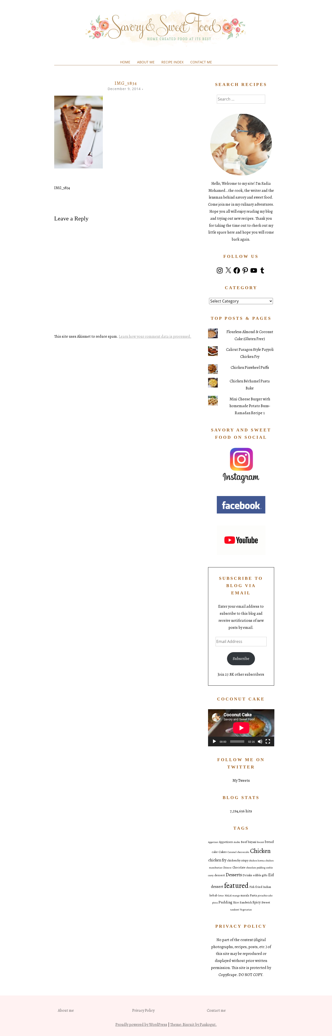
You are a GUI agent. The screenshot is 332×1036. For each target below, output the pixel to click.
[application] (241, 727)
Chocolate (238, 867)
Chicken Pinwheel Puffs (250, 367)
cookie (269, 867)
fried (258, 886)
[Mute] (260, 741)
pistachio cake (265, 895)
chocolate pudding (255, 867)
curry (211, 875)
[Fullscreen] (267, 741)
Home (125, 62)
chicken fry (217, 860)
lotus (221, 895)
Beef (244, 842)
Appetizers (226, 842)
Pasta (253, 895)
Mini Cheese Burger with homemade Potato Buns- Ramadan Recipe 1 (249, 406)
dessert (219, 875)
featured (236, 885)
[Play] (214, 741)
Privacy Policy (143, 1010)
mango (236, 895)
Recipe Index (172, 62)
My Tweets (241, 780)
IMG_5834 (62, 188)
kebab (214, 895)
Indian (267, 887)
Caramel (231, 852)
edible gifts (260, 875)
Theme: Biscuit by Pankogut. (193, 1024)
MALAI (228, 895)
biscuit (260, 842)
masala (245, 895)
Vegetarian (246, 909)
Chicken (260, 851)
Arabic (237, 842)
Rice (236, 902)
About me (146, 62)
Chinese (227, 867)
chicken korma (257, 860)
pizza (215, 902)
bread (269, 841)
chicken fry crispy (237, 860)
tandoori (234, 909)
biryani (252, 842)
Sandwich (246, 902)
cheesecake (243, 852)
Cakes (222, 852)
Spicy (257, 902)
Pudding (225, 902)
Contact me (201, 62)
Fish (251, 887)
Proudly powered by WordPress (141, 1024)
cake (215, 852)
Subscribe (241, 658)
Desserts (234, 875)
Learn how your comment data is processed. (155, 336)
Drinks (247, 875)
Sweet (266, 902)
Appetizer (213, 842)
